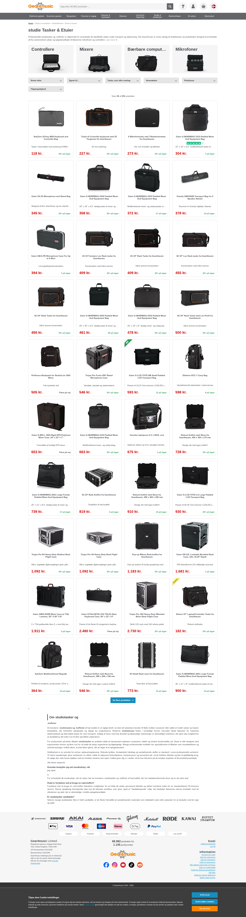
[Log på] (193, 6)
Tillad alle (204, 909)
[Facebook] (106, 867)
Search (170, 6)
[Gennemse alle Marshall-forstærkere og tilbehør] (153, 818)
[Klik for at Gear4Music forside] (40, 6)
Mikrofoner (187, 49)
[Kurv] (204, 7)
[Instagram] (114, 867)
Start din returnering (207, 857)
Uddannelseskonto (208, 844)
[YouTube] (123, 867)
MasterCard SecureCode (174, 826)
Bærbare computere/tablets (155, 49)
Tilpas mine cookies (204, 902)
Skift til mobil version (207, 878)
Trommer (90, 834)
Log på (212, 847)
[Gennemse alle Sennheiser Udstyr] (40, 818)
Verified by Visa (192, 826)
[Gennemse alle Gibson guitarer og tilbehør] (134, 818)
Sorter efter (36, 80)
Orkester (134, 834)
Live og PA (177, 834)
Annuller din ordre (208, 855)
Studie (155, 834)
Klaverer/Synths (112, 834)
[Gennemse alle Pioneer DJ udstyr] (115, 818)
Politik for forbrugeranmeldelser (203, 870)
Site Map (212, 873)
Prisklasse (189, 80)
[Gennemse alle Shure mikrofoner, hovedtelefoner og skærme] (59, 818)
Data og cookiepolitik (207, 868)
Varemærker (151, 80)
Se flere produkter (122, 700)
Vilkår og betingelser (207, 862)
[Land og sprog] (214, 6)
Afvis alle (205, 895)
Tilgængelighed (38, 89)
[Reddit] (140, 867)
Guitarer (68, 834)
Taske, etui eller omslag (118, 80)
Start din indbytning (207, 860)
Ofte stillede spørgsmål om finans (202, 865)
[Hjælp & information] (183, 6)
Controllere (42, 49)
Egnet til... (74, 80)
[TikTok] (131, 867)
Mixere (86, 49)
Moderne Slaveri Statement (204, 875)
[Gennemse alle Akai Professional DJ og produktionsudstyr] (78, 818)
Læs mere (110, 40)
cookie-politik (89, 905)
